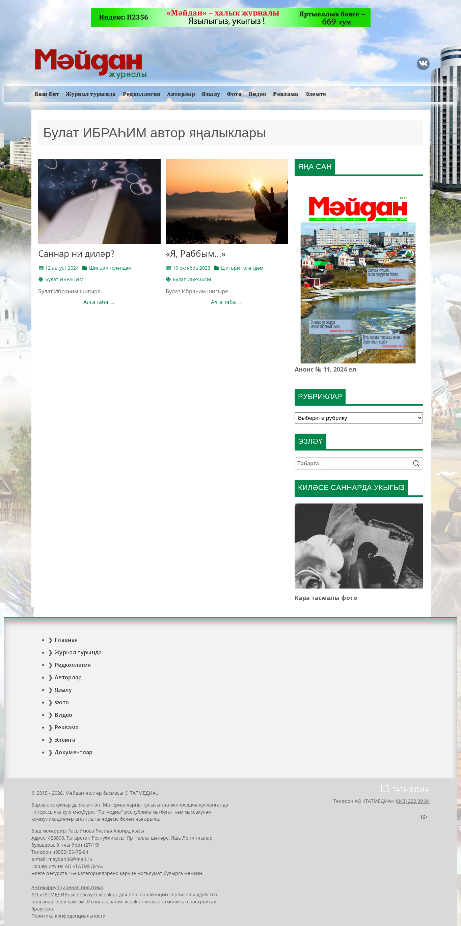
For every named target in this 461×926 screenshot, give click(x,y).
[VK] (423, 63)
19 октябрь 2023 (191, 268)
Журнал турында (91, 94)
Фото (234, 94)
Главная (66, 640)
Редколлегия (142, 94)
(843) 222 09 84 (413, 801)
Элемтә (315, 94)
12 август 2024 (62, 268)
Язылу (211, 94)
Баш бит (47, 94)
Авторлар (181, 94)
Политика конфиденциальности (68, 916)
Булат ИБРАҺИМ (64, 279)
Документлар (74, 752)
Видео (258, 94)
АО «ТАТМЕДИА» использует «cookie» (74, 894)
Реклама (285, 94)
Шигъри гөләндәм (110, 268)
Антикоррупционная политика (67, 887)
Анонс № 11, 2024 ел (325, 369)
